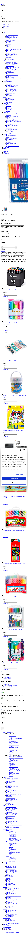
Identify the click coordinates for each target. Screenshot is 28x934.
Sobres (7, 80)
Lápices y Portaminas (11, 86)
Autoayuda (8, 98)
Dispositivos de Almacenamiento (13, 121)
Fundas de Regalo (13, 835)
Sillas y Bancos (9, 916)
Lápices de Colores (10, 48)
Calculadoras (9, 68)
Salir (8, 26)
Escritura (5, 82)
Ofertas (5, 148)
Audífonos (8, 115)
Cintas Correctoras (10, 40)
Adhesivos (11, 759)
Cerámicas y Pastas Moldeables (16, 738)
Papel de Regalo (13, 836)
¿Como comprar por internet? (13, 932)
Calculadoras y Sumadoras (12, 116)
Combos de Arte (13, 740)
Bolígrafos (8, 84)
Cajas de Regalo (13, 834)
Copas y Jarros (12, 849)
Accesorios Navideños (14, 840)
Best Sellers (9, 102)
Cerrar (2, 729)
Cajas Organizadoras (11, 143)
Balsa (10, 734)
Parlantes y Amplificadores (12, 125)
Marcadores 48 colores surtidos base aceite (13, 289)
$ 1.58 (6, 231)
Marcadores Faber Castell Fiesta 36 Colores (13, 596)
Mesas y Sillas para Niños (12, 914)
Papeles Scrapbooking (14, 769)
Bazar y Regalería (7, 81)
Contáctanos (6, 684)
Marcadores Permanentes (12, 91)
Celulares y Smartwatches (12, 120)
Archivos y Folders (10, 64)
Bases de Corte (12, 736)
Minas (7, 94)
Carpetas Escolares (10, 36)
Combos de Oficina (10, 816)
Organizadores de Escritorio (12, 146)
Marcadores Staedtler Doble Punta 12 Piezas (13, 629)
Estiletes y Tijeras (10, 72)
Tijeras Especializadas (14, 773)
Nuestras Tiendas (7, 928)
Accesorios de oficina (11, 62)
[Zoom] (5, 210)
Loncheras (8, 50)
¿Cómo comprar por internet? (10, 685)
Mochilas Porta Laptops (11, 54)
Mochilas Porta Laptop (11, 799)
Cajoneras (8, 144)
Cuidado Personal (13, 843)
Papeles (8, 107)
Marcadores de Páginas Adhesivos (11, 360)
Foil (10, 761)
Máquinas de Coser (13, 767)
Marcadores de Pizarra (11, 93)
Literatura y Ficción (10, 100)
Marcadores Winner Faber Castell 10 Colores (13, 530)
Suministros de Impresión (12, 129)
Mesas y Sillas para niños (12, 138)
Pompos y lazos (12, 838)
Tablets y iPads (9, 131)
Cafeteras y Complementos (12, 67)
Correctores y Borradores (12, 42)
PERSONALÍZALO (8, 925)
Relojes (11, 847)
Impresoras (8, 122)
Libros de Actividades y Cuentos (13, 49)
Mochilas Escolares (10, 53)
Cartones (8, 104)
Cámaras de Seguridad (11, 119)
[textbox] (8, 21)
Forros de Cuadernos (11, 790)
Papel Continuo (9, 883)
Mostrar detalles (19, 474)
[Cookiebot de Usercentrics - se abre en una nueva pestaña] (20, 450)
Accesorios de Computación (12, 113)
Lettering (11, 765)
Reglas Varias (9, 55)
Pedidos (5, 26)
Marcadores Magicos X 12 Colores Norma (13, 430)
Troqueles (11, 774)
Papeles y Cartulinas (8, 876)
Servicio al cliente (7, 929)
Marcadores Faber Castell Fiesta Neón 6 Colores (14, 563)
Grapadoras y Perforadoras (12, 75)
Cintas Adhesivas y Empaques (13, 69)
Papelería (5, 103)
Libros (4, 97)
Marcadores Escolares (11, 89)
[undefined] (14, 180)
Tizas (10, 754)
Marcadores (9, 51)
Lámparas (8, 911)
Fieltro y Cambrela (13, 742)
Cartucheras (9, 39)
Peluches (11, 845)
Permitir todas (14, 478)
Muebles (5, 134)
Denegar (14, 482)
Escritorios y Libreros (11, 135)
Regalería (8, 841)
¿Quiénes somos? (7, 677)
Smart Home (9, 128)
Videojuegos (9, 133)
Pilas (7, 126)
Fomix (10, 743)
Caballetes (11, 737)
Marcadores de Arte (10, 88)
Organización (9, 76)
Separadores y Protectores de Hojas (14, 79)
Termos (8, 58)
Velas (10, 854)
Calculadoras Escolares (11, 37)
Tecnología (5, 112)
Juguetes (11, 848)
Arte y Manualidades (8, 732)
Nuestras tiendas (7, 678)
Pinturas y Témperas (13, 750)
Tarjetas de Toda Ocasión (15, 839)
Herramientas (12, 764)
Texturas (11, 772)
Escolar (5, 33)
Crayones (8, 44)
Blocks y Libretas (10, 66)
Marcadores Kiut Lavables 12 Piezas (11, 662)
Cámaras (8, 117)
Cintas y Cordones (13, 760)
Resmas (8, 111)
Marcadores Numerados (11, 90)
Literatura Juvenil (10, 99)
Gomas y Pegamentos (14, 745)
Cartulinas (8, 106)
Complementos (12, 741)
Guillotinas (11, 763)
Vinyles (11, 776)
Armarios (8, 142)
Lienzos (11, 746)
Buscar (3, 20)
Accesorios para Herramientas (16, 758)
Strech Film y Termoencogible (13, 827)
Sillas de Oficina (10, 139)
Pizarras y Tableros (10, 77)
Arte (4, 32)
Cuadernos (8, 45)
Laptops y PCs (9, 124)
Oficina (5, 60)
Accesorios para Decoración (15, 756)
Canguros (11, 850)
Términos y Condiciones (9, 686)
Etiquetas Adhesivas (10, 73)
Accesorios (11, 831)
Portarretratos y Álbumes (14, 852)
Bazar (7, 830)
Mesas (7, 137)
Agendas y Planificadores (12, 35)
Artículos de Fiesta (13, 832)
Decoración (11, 844)
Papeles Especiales (10, 109)
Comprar (3, 251)
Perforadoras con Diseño (14, 770)
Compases (8, 41)
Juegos (7, 46)
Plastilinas (11, 751)
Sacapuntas (8, 57)
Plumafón (11, 752)
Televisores (8, 130)
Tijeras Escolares (10, 59)
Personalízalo (6, 147)
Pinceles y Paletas (13, 749)
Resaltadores (9, 95)
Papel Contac (9, 108)
